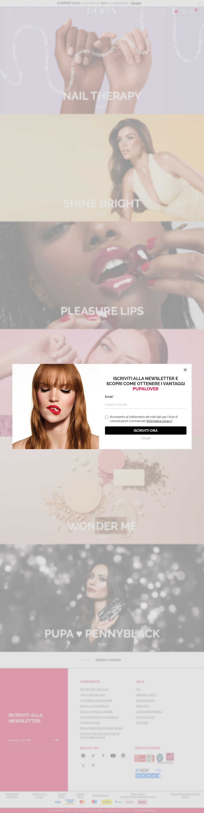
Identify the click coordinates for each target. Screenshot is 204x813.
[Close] (185, 370)
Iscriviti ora (146, 430)
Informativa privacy (159, 421)
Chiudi (145, 438)
